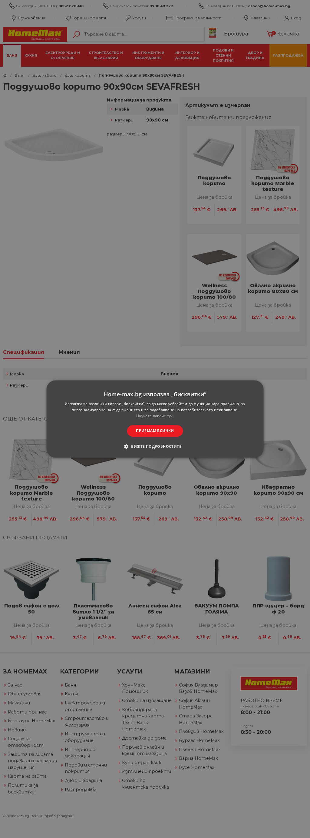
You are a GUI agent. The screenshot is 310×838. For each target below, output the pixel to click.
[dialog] (155, 418)
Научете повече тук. (155, 415)
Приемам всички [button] (155, 430)
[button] (155, 446)
